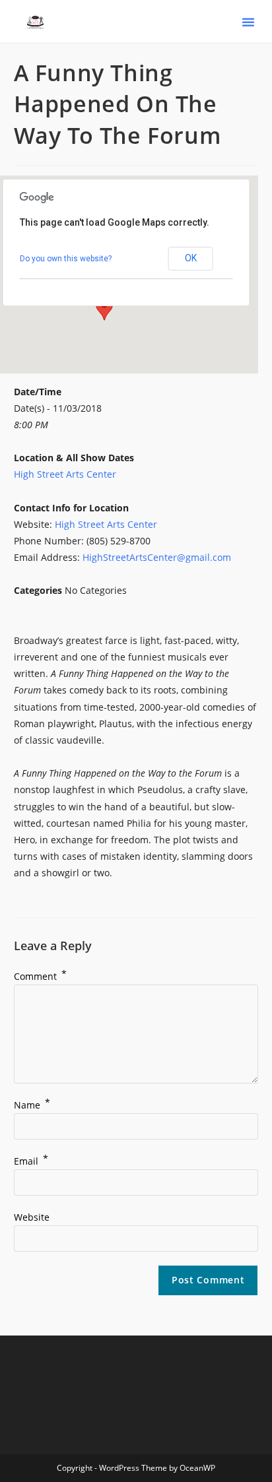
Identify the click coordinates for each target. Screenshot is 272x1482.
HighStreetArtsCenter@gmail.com (157, 557)
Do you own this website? (66, 258)
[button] (248, 22)
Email (31, 1161)
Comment (40, 976)
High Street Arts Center (65, 474)
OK (191, 258)
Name (32, 1105)
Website (32, 1217)
